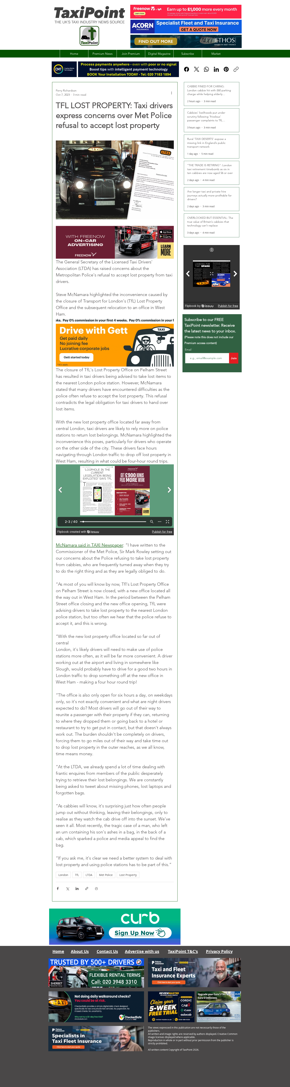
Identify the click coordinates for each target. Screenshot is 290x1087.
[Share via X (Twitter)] (67, 888)
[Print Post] (96, 888)
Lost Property (128, 875)
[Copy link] (236, 69)
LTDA (89, 875)
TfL (77, 875)
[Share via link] (87, 888)
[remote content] (115, 499)
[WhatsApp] (206, 69)
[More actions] (171, 92)
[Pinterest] (226, 69)
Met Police (106, 875)
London (63, 875)
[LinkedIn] (216, 69)
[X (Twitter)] (196, 69)
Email (188, 349)
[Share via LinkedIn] (77, 888)
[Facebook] (186, 69)
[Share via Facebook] (58, 888)
